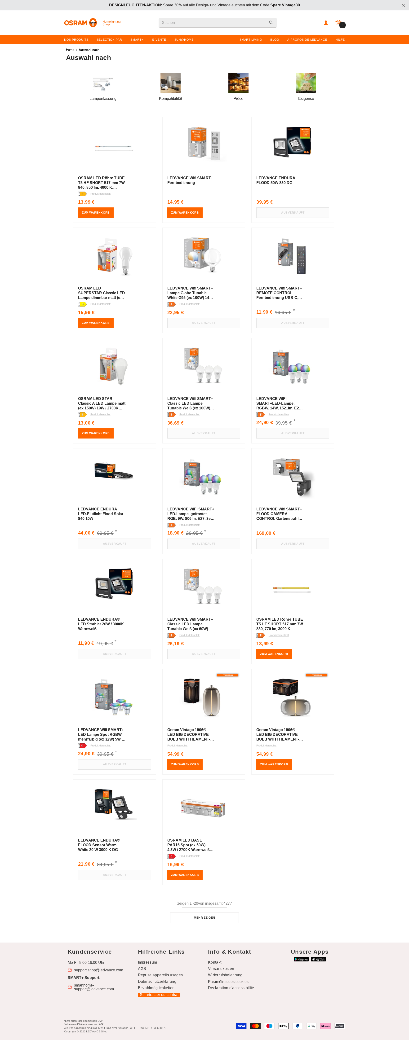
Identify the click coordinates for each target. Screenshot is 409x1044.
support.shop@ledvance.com (98, 970)
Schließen (403, 5)
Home (70, 50)
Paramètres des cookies (228, 982)
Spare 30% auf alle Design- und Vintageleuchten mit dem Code (204, 5)
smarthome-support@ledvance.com (94, 987)
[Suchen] (218, 23)
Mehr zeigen (204, 917)
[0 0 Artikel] (338, 23)
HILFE (340, 39)
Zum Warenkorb (96, 212)
